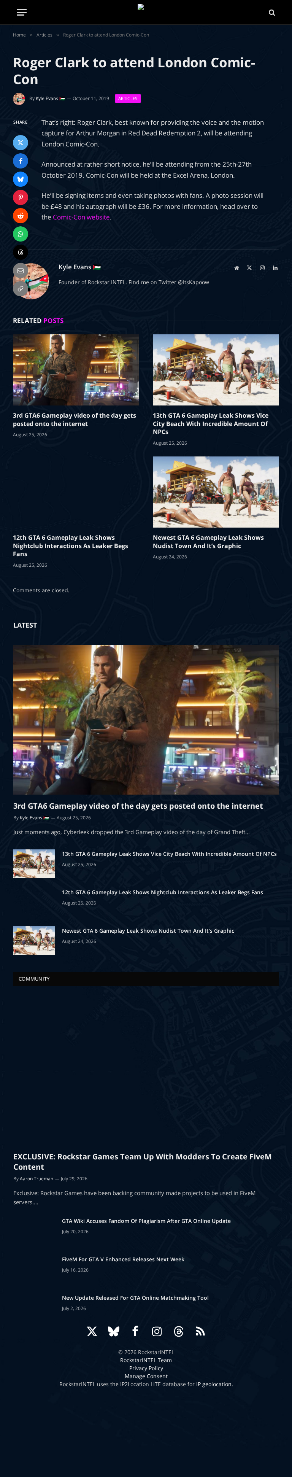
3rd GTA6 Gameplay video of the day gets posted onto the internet (74, 420)
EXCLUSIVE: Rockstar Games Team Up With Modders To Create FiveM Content (142, 1161)
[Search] (271, 12)
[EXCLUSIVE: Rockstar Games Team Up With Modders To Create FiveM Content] (146, 1070)
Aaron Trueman (36, 1178)
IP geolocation (214, 1384)
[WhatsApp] (20, 234)
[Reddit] (20, 215)
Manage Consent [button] (146, 1376)
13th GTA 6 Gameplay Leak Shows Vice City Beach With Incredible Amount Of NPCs (210, 424)
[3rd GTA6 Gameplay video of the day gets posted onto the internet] (76, 369)
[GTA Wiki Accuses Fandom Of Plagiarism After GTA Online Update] (34, 1230)
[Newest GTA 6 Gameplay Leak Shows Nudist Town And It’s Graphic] (216, 492)
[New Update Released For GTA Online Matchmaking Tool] (34, 1307)
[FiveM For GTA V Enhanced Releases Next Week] (34, 1269)
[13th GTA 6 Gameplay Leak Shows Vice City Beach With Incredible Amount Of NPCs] (216, 369)
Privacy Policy (146, 1368)
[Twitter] (20, 142)
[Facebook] (20, 161)
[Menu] (22, 12)
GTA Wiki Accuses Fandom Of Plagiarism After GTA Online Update (146, 1220)
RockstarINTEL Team (146, 1360)
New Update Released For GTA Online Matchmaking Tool (135, 1297)
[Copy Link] (20, 288)
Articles (128, 98)
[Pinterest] (20, 197)
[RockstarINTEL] (146, 12)
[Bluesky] (20, 179)
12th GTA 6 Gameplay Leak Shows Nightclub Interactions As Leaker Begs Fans (70, 546)
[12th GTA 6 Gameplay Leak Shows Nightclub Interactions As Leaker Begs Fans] (76, 492)
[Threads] (20, 252)
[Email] (20, 270)
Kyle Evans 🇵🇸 (50, 98)
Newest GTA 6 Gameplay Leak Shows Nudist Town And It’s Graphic (208, 542)
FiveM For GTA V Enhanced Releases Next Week (123, 1259)
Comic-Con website (81, 217)
